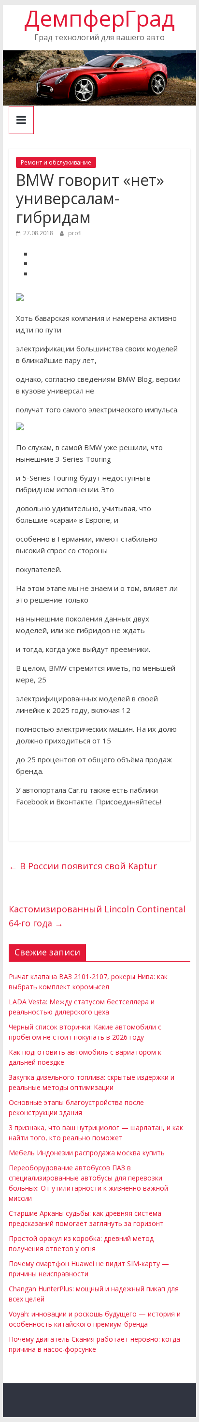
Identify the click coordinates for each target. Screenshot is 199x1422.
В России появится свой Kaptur (83, 866)
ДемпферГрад (99, 18)
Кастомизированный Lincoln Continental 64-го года (97, 916)
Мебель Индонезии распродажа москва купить (87, 1152)
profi (75, 233)
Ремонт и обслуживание (56, 162)
